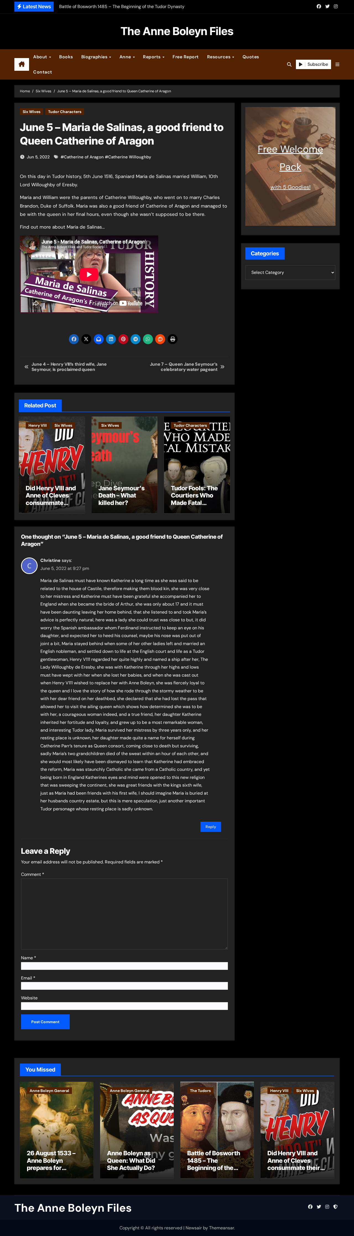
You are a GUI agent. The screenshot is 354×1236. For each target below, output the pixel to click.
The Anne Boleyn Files (177, 31)
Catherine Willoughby (129, 157)
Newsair (194, 1228)
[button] (337, 64)
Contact (42, 72)
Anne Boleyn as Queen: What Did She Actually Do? (131, 1160)
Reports (152, 57)
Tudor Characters (64, 111)
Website (29, 998)
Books (66, 57)
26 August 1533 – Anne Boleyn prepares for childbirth (51, 1164)
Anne (125, 57)
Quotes (251, 57)
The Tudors (200, 1090)
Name (28, 958)
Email (28, 978)
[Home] (21, 64)
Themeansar (221, 1228)
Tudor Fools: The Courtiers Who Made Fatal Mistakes (194, 499)
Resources (219, 57)
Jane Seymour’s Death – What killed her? (121, 495)
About (40, 57)
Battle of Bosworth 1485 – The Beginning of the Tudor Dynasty (213, 1164)
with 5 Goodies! (290, 187)
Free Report (186, 57)
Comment (32, 874)
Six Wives (31, 111)
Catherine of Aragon (84, 157)
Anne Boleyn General (49, 1090)
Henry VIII (37, 425)
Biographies (95, 57)
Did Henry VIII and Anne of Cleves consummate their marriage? (51, 499)
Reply (210, 826)
